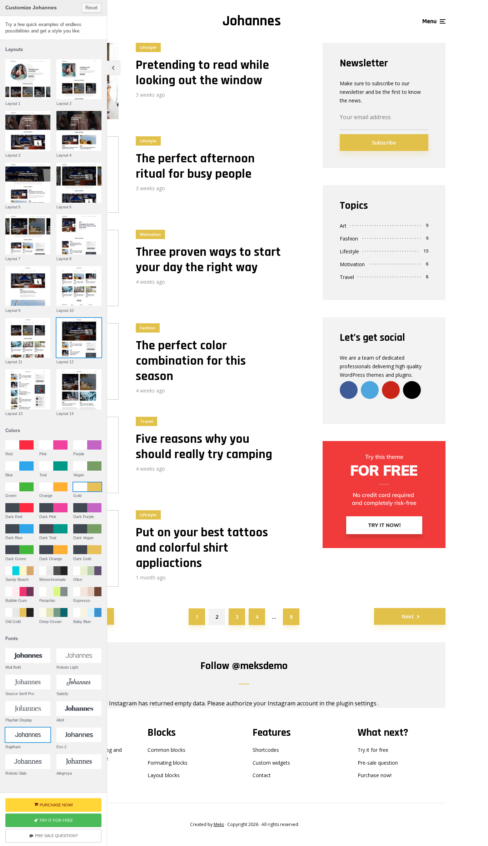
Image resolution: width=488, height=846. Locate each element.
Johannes (252, 21)
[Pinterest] (391, 390)
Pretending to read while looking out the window (202, 72)
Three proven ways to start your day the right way (208, 259)
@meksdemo (260, 666)
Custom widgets (271, 762)
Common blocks (166, 749)
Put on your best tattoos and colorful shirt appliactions (202, 548)
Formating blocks (168, 762)
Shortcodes (266, 749)
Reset (91, 7)
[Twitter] (370, 390)
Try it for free (373, 749)
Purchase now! (375, 775)
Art (343, 225)
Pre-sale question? (56, 836)
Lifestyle (148, 47)
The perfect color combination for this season (191, 361)
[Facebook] (349, 390)
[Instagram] (412, 390)
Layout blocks (164, 775)
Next (408, 616)
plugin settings (357, 703)
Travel (146, 421)
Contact (262, 775)
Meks (219, 824)
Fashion (147, 327)
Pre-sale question (378, 762)
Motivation (150, 234)
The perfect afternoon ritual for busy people (195, 166)
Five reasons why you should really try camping (204, 446)
